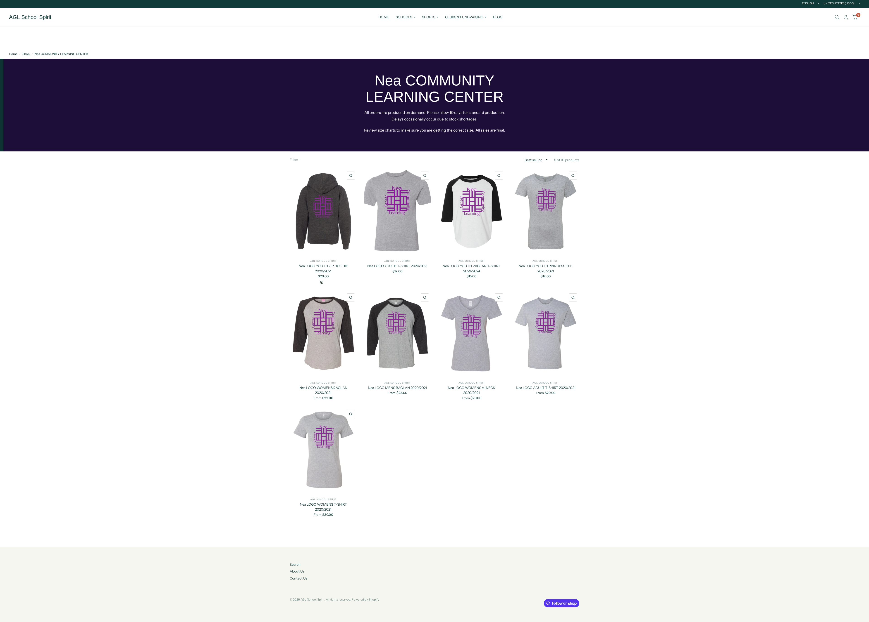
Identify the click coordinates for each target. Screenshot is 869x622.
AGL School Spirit (30, 17)
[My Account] (845, 17)
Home (13, 54)
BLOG (497, 17)
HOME (383, 17)
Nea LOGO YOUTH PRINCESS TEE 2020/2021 (546, 268)
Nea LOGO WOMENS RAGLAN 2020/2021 (323, 390)
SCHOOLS (404, 17)
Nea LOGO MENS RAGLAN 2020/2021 (397, 388)
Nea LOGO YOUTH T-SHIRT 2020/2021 (397, 266)
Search (295, 564)
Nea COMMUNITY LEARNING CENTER (61, 54)
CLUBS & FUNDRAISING (464, 17)
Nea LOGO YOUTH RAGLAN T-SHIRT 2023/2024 (471, 268)
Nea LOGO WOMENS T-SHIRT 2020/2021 (323, 507)
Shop (26, 54)
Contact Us (298, 578)
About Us (297, 571)
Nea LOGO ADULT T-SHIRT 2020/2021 (545, 388)
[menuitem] (383, 17)
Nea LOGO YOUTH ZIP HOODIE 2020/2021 (323, 268)
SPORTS (428, 17)
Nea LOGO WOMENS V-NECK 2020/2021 (471, 390)
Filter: (294, 160)
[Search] (837, 17)
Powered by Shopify (365, 599)
